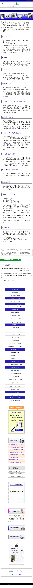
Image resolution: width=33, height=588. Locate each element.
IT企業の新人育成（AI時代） (16, 476)
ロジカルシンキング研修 (15, 319)
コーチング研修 (15, 337)
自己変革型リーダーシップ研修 (15, 346)
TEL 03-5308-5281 (16, 574)
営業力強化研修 (15, 367)
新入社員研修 (15, 289)
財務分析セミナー (15, 352)
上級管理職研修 (15, 349)
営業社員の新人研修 (13, 459)
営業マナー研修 (15, 383)
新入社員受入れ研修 (15, 295)
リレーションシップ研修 (15, 343)
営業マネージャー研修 (15, 386)
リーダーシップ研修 (15, 334)
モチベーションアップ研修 (14, 304)
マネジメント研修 (15, 331)
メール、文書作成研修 (14, 457)
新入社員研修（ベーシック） (16, 444)
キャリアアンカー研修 (15, 315)
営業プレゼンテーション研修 (15, 379)
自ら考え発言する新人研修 (15, 452)
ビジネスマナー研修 (15, 298)
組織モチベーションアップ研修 (15, 306)
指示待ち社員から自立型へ (15, 473)
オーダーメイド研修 (15, 400)
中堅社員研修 (15, 309)
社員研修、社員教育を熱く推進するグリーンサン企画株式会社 (16, 6)
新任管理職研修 (15, 327)
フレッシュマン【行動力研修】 (16, 447)
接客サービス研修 (15, 395)
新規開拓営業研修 (15, 370)
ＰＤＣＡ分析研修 (15, 312)
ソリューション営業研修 (15, 373)
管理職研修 (15, 325)
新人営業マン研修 (15, 389)
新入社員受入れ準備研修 (15, 462)
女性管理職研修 (15, 340)
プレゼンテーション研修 (15, 322)
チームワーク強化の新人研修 (16, 449)
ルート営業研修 (15, 376)
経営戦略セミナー (15, 358)
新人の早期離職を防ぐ (14, 471)
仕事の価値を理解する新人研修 (16, 454)
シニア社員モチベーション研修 (15, 364)
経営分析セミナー (15, 355)
